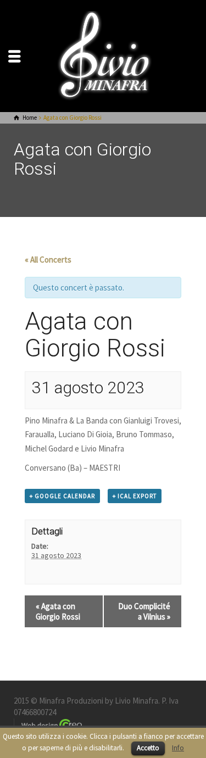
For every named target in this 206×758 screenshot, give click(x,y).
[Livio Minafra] (103, 55)
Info (178, 748)
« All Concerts (48, 259)
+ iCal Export (135, 496)
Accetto (148, 748)
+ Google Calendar (62, 496)
